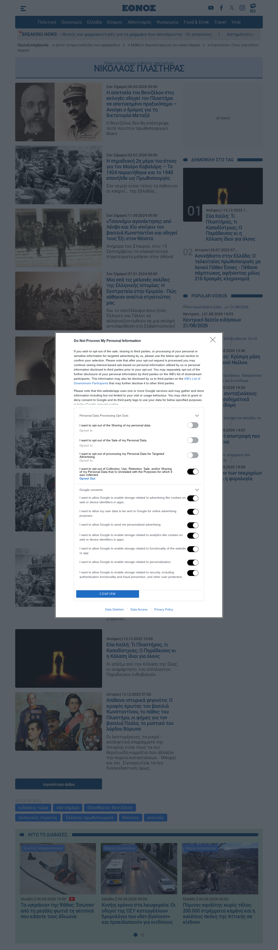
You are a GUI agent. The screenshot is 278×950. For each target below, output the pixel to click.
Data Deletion (114, 609)
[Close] (214, 341)
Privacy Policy (163, 609)
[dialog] (139, 475)
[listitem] (139, 415)
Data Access (139, 609)
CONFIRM (108, 593)
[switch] (193, 425)
